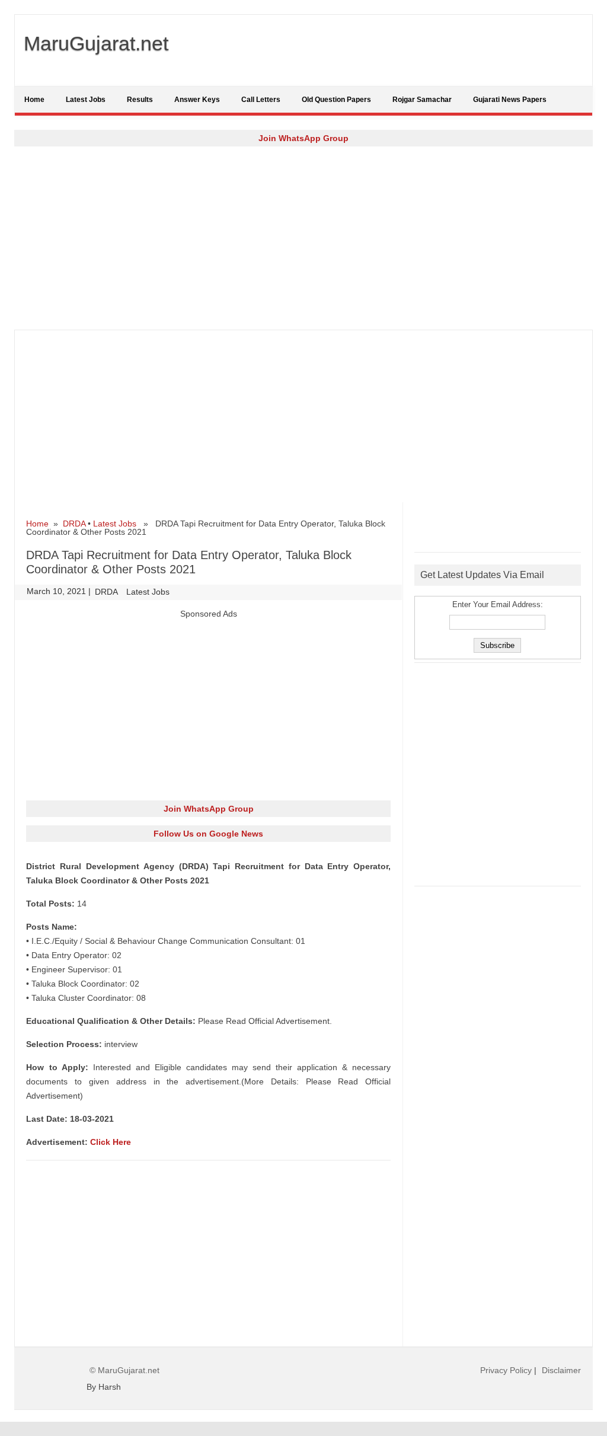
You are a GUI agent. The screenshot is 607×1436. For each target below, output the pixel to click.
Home (34, 99)
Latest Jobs (86, 99)
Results (140, 99)
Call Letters (260, 99)
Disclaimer (561, 1370)
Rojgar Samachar (422, 99)
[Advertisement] (303, 238)
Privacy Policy (506, 1370)
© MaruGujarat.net (124, 1370)
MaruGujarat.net (96, 43)
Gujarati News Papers (510, 99)
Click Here (110, 1142)
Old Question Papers (336, 99)
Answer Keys (197, 99)
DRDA (74, 523)
